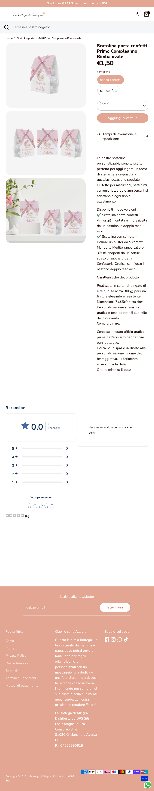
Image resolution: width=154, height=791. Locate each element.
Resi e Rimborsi (17, 663)
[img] (15, 516)
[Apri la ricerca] (6, 27)
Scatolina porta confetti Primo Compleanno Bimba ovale (49, 38)
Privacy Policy (16, 655)
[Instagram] (113, 639)
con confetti (109, 90)
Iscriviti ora (115, 607)
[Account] (136, 13)
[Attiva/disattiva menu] (6, 14)
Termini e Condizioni (21, 678)
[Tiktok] (126, 639)
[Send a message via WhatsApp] (147, 784)
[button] (41, 448)
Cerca (10, 641)
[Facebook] (107, 639)
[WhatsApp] (119, 639)
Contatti (11, 648)
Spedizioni (13, 670)
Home (9, 38)
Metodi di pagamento (22, 685)
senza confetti (110, 79)
